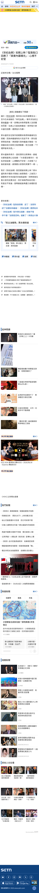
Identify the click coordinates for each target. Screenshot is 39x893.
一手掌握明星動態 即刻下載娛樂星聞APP (17, 280)
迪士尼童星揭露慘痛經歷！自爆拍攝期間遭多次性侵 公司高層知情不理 (6, 777)
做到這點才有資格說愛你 (12, 287)
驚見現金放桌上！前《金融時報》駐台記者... (19, 284)
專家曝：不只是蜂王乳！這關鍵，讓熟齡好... (19, 295)
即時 (6, 6)
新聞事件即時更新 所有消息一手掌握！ (17, 276)
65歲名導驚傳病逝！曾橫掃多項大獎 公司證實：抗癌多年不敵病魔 (18, 798)
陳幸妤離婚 (26, 6)
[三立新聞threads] (31, 877)
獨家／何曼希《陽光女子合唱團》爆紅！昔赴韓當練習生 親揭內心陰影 (18, 820)
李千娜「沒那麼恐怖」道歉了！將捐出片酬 (20, 215)
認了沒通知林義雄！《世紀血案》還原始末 (20, 208)
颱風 (19, 598)
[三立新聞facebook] (8, 877)
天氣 (30, 598)
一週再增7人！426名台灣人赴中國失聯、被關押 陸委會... (19, 578)
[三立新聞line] (20, 877)
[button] (30, 2)
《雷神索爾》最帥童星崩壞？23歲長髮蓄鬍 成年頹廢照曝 (30, 777)
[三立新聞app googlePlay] (22, 883)
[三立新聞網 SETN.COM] (2, 6)
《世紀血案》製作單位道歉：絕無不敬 (18, 211)
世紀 (8, 116)
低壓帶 (8, 598)
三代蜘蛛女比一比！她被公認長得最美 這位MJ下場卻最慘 (31, 798)
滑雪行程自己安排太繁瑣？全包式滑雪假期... (19, 291)
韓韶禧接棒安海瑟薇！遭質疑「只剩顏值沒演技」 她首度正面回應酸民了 (19, 777)
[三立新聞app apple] (7, 883)
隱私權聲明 (5, 888)
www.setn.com (19, 888)
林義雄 (6, 122)
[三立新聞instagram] (14, 877)
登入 (36, 2)
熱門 (33, 6)
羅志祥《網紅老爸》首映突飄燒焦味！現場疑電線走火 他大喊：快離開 (31, 820)
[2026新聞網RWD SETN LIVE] (2, 2)
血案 (12, 116)
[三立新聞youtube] (3, 877)
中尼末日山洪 (15, 6)
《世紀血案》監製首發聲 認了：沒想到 (19, 204)
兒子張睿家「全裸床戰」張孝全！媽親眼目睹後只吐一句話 (6, 820)
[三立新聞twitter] (25, 877)
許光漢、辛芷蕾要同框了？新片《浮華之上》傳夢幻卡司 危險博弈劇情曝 (6, 798)
